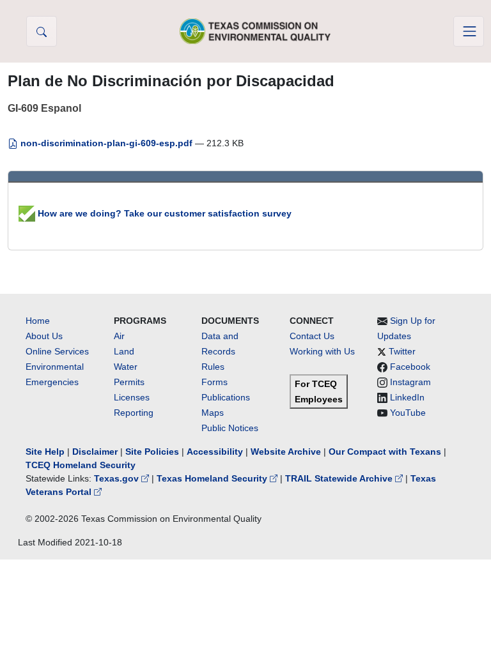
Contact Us (312, 336)
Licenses (132, 397)
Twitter (402, 351)
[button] (41, 31)
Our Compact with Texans (385, 451)
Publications (225, 397)
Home (38, 321)
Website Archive (286, 451)
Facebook (410, 366)
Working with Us (322, 351)
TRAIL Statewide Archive (340, 478)
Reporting (133, 412)
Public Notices (229, 428)
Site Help (45, 451)
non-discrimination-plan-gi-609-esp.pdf (106, 143)
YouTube (408, 412)
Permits (129, 382)
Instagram (410, 382)
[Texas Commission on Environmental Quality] (255, 31)
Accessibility (216, 451)
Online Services (57, 351)
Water (125, 366)
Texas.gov (117, 478)
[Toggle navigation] (468, 31)
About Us (44, 336)
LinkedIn (407, 397)
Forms (214, 382)
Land (124, 351)
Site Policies (152, 451)
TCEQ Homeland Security (81, 465)
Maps (212, 412)
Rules (212, 366)
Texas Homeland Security (213, 478)
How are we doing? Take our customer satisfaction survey (163, 213)
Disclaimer (95, 451)
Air (119, 336)
